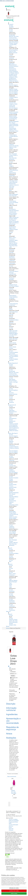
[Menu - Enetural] (22, 20)
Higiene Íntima (12, 228)
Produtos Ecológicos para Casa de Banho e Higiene (13, 356)
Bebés (10, 164)
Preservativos (12, 263)
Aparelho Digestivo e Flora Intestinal (14, 147)
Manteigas (11, 279)
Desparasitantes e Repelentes (13, 332)
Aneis (16, 245)
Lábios (10, 182)
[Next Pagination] (9, 805)
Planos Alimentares (13, 622)
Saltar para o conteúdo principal (7, 0)
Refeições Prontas (13, 284)
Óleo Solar (11, 203)
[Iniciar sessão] (6, 8)
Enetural (8, 628)
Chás (10, 417)
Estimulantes (12, 257)
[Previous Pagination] (9, 803)
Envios (10, 827)
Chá (10, 314)
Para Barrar (11, 278)
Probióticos (11, 97)
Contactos (11, 830)
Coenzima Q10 (12, 102)
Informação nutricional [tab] (11, 708)
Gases (14, 533)
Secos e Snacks (12, 342)
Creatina (11, 31)
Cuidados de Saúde (13, 229)
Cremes (11, 55)
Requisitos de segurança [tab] (12, 728)
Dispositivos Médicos (13, 496)
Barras (14, 295)
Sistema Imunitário (13, 98)
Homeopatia (15, 125)
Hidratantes (14, 182)
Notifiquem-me (10, 17)
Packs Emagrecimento (13, 77)
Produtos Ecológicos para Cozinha (13, 353)
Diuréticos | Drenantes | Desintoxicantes (13, 67)
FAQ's (10, 823)
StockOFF (11, 27)
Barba (10, 190)
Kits (10, 235)
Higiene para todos (13, 330)
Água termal (14, 181)
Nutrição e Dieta (12, 625)
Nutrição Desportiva (12, 363)
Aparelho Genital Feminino (12, 116)
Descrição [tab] (10, 703)
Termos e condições (13, 819)
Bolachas (11, 295)
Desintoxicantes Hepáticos (12, 129)
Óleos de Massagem (13, 194)
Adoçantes (15, 303)
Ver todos (10, 24)
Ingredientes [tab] (12, 714)
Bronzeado (11, 127)
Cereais (11, 297)
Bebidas (11, 309)
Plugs (10, 245)
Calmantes (11, 514)
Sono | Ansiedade (13, 154)
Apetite (10, 511)
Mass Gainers (12, 42)
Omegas (11, 513)
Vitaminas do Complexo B (12, 446)
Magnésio (11, 89)
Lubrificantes (12, 260)
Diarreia (11, 533)
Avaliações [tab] (11, 737)
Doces (16, 311)
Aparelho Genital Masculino (13, 118)
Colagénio (11, 166)
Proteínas (11, 289)
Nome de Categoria (13, 85)
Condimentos (12, 305)
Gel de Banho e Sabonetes (12, 210)
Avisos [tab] (9, 733)
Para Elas (11, 252)
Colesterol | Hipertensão (11, 145)
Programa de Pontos (13, 822)
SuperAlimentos (12, 274)
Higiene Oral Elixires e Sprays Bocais (14, 223)
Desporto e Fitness (13, 619)
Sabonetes (11, 187)
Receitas (11, 623)
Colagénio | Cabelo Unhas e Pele (13, 104)
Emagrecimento (11, 405)
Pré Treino (13, 51)
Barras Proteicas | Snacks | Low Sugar (13, 43)
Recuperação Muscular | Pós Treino (14, 35)
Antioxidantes (12, 106)
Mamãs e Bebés (12, 518)
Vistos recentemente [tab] (11, 776)
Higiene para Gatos (13, 335)
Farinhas (11, 303)
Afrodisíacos (11, 256)
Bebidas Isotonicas (13, 52)
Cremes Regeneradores (12, 172)
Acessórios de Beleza (13, 320)
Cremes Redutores (13, 75)
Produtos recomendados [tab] (12, 773)
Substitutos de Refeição (13, 72)
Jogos (10, 247)
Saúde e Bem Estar (13, 338)
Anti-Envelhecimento (13, 170)
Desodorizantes (12, 226)
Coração (11, 113)
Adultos (10, 564)
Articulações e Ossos (13, 131)
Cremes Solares (12, 201)
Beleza (9, 548)
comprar (14, 797)
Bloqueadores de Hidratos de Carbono (13, 80)
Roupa (13, 245)
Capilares (11, 185)
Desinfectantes (12, 183)
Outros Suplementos (13, 39)
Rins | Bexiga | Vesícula (12, 123)
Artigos (9, 614)
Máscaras (11, 322)
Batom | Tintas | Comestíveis (12, 238)
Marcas (7, 626)
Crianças (11, 135)
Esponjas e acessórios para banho (14, 212)
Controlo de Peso (13, 37)
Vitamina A (12, 448)
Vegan (10, 46)
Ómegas (15, 89)
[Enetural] (14, 809)
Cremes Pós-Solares (13, 202)
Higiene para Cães (13, 334)
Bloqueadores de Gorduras (13, 65)
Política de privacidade (14, 820)
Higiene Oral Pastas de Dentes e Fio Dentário (14, 220)
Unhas (10, 181)
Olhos (15, 129)
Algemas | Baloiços (13, 243)
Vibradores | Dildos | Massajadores (13, 241)
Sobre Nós (11, 828)
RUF (10, 667)
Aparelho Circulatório (13, 112)
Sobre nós (8, 611)
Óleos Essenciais (13, 158)
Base (10, 325)
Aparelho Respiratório (14, 121)
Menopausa (11, 159)
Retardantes (11, 249)
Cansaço (11, 155)
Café (12, 314)
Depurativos (11, 63)
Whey (15, 44)
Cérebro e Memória (13, 542)
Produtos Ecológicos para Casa (13, 359)
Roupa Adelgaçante (13, 76)
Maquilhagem (12, 175)
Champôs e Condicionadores (13, 214)
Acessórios (11, 58)
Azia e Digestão (12, 531)
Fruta (10, 271)
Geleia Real (11, 460)
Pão (10, 286)
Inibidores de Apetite (13, 423)
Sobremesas (12, 311)
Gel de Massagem (13, 244)
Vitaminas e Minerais (13, 90)
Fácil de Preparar (15, 286)
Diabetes (15, 113)
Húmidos (11, 348)
